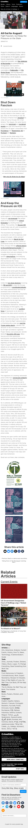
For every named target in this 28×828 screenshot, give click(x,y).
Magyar (4, 715)
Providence (5, 131)
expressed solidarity (20, 378)
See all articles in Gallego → (10, 9)
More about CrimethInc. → (16, 759)
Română (15, 719)
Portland (4, 133)
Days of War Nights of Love (12, 680)
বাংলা (20, 719)
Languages (14, 6)
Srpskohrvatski (16, 717)
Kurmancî (20, 726)
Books (3, 4)
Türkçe (10, 715)
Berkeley (13, 133)
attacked (21, 118)
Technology (6, 655)
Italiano (17, 701)
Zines (4, 662)
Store (2, 6)
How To (16, 652)
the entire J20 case (13, 334)
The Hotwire (10, 689)
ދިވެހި (8, 726)
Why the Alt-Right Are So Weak (14, 176)
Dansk (11, 722)
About (21, 6)
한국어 (9, 719)
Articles (5, 648)
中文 (11, 710)
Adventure (9, 650)
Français (11, 703)
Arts (3, 650)
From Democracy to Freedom (12, 673)
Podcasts (19, 4)
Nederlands (6, 717)
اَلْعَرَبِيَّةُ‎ (4, 719)
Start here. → (21, 769)
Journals (9, 662)
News (22, 652)
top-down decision (14, 283)
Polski (18, 706)
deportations (10, 256)
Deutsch (5, 703)
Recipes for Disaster (17, 678)
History (10, 652)
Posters (16, 662)
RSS (9, 648)
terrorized (12, 124)
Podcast (5, 685)
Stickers (23, 662)
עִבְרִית (16, 722)
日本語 (17, 708)
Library (8, 4)
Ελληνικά (5, 708)
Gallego (13, 726)
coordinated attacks (19, 287)
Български (5, 710)
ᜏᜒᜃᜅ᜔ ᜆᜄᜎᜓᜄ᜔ (12, 729)
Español (10, 701)
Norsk (4, 729)
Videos (4, 664)
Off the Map (21, 682)
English (4, 701)
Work (16, 675)
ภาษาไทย (22, 722)
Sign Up (23, 791)
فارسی (16, 715)
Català (4, 726)
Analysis (17, 650)
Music (9, 664)
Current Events (7, 46)
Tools (13, 4)
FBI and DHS (7, 285)
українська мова (8, 724)
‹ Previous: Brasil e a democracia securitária (14, 558)
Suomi (11, 708)
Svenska (5, 722)
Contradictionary (8, 675)
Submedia (14, 70)
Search (7, 6)
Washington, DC (17, 131)
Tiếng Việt (18, 724)
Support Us (24, 1)
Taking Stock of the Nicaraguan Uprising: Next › (14, 561)
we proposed (12, 218)
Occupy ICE (22, 225)
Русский (12, 706)
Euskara (18, 712)
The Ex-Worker (7, 687)
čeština (12, 712)
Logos (15, 664)
